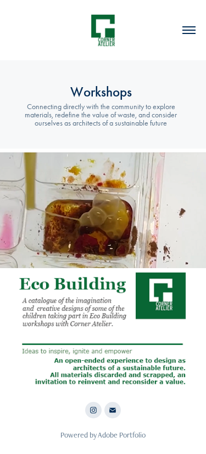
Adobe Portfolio (122, 435)
